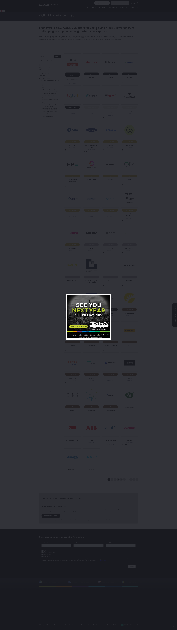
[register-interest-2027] (88, 338)
